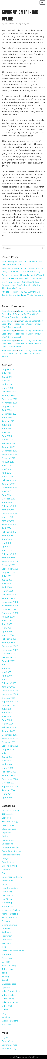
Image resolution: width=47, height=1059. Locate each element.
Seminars (6, 943)
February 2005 (9, 772)
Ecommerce (8, 840)
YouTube (6, 1024)
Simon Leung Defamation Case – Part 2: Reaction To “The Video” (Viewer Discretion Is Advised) (22, 314)
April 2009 (7, 587)
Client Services (9, 829)
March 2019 (7, 476)
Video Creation (9, 995)
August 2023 (8, 421)
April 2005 (7, 764)
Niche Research (9, 917)
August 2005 (8, 749)
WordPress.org (9, 1048)
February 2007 (9, 683)
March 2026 (7, 388)
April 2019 (6, 473)
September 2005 (10, 746)
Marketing (7, 903)
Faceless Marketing (11, 855)
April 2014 (6, 528)
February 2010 (9, 554)
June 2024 (7, 418)
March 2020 (7, 440)
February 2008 (9, 639)
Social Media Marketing (13, 951)
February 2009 (9, 595)
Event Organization (11, 851)
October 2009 (9, 565)
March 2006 (7, 724)
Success (6, 962)
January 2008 (8, 643)
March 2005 (7, 768)
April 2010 (6, 547)
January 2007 (8, 687)
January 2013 (8, 536)
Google (5, 858)
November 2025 (9, 403)
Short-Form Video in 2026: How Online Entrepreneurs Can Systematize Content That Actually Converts (21, 285)
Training (6, 976)
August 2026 (8, 370)
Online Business (9, 925)
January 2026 (8, 395)
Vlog (4, 1013)
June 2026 (7, 377)
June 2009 (7, 580)
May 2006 (6, 716)
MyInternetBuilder (11, 910)
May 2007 (6, 672)
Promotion (7, 936)
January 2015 (8, 521)
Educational (7, 844)
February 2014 (9, 532)
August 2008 (8, 617)
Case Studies (8, 825)
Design (5, 836)
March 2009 (7, 591)
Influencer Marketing (12, 877)
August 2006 (8, 705)
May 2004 (6, 794)
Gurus (5, 873)
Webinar (6, 1017)
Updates (6, 988)
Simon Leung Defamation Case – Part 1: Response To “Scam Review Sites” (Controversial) (22, 324)
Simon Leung (10, 24)
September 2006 (10, 701)
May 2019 (6, 469)
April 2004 (7, 797)
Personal (6, 928)
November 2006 (10, 694)
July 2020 (6, 425)
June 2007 (7, 668)
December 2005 (10, 735)
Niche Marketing (10, 914)
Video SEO (7, 1006)
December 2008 (10, 602)
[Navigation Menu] (42, 2)
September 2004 (10, 786)
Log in (5, 1037)
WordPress (33, 1057)
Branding (6, 818)
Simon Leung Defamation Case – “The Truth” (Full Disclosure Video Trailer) (22, 353)
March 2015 (7, 517)
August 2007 (8, 661)
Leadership (7, 892)
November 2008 (10, 606)
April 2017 (6, 495)
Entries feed (7, 1041)
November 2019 (9, 454)
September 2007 (10, 657)
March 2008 (8, 635)
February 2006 (9, 727)
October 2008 (9, 609)
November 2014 (9, 524)
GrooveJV (6, 869)
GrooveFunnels (9, 866)
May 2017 (6, 491)
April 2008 (7, 631)
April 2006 (7, 720)
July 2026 (6, 373)
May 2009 (6, 583)
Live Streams (8, 899)
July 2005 (6, 753)
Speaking (6, 954)
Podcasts (6, 932)
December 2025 (9, 399)
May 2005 (6, 761)
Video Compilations (11, 991)
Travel (5, 980)
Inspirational (7, 881)
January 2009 (8, 598)
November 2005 (10, 738)
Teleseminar (8, 969)
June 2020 (7, 428)
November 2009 (10, 561)
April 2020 (7, 436)
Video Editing (8, 999)
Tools (4, 973)
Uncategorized (9, 984)
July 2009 (6, 576)
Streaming (7, 958)
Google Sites (8, 862)
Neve (11, 1057)
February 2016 (9, 506)
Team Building (9, 965)
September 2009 (10, 569)
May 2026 (6, 381)
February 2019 (9, 480)
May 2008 (6, 628)
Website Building (10, 1021)
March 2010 (7, 550)
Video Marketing (10, 1002)
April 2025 (7, 410)
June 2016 (7, 502)
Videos (5, 1010)
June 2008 (7, 624)
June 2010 (7, 539)
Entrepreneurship (10, 847)
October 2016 (8, 499)
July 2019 (6, 465)
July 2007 (6, 665)
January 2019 (8, 484)
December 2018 (9, 488)
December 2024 (10, 414)
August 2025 (8, 406)
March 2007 (7, 679)
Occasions (6, 921)
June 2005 (7, 757)
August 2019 (8, 462)
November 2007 (10, 650)
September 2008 (10, 613)
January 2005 (8, 775)
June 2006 (7, 713)
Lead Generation (10, 888)
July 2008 (7, 620)
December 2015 (9, 513)
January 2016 (8, 510)
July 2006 (6, 709)
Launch (5, 884)
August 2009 (8, 572)
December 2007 (10, 646)
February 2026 (9, 392)
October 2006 (8, 698)
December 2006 (10, 690)
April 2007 (7, 676)
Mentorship (7, 906)
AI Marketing (8, 814)
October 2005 (8, 742)
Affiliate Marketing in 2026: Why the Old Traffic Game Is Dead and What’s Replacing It (22, 295)
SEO (4, 947)
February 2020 (9, 443)
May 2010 (6, 543)
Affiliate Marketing (11, 810)
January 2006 (8, 731)
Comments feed (9, 1045)
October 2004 (9, 783)
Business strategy (10, 821)
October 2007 (9, 654)
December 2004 (10, 779)
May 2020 (6, 432)
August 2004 (8, 790)
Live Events (7, 895)
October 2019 (8, 458)
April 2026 (7, 384)
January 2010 (8, 558)
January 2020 (8, 447)
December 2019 (9, 451)
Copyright (6, 833)
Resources (7, 940)
